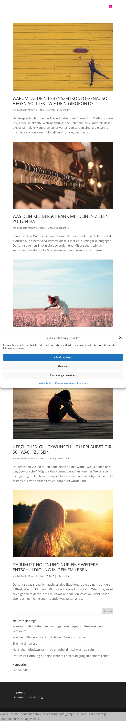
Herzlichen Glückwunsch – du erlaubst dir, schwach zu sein (62, 449)
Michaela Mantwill (27, 109)
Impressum (82, 382)
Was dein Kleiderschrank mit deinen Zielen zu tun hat (61, 218)
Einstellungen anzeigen (63, 375)
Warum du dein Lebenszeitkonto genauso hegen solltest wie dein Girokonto (60, 100)
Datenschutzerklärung (65, 382)
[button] (121, 338)
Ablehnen (63, 366)
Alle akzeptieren (63, 357)
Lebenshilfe (63, 109)
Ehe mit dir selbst (25, 643)
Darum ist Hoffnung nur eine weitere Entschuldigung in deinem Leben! (55, 567)
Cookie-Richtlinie (46, 382)
